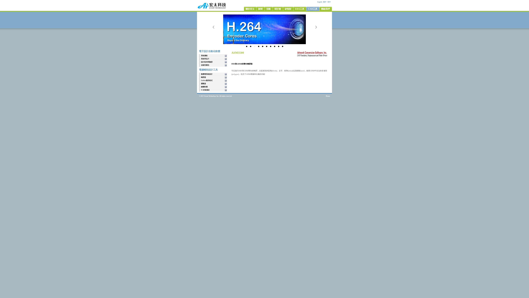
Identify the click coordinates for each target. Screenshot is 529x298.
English (320, 2)
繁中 (325, 2)
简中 (329, 2)
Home (328, 96)
